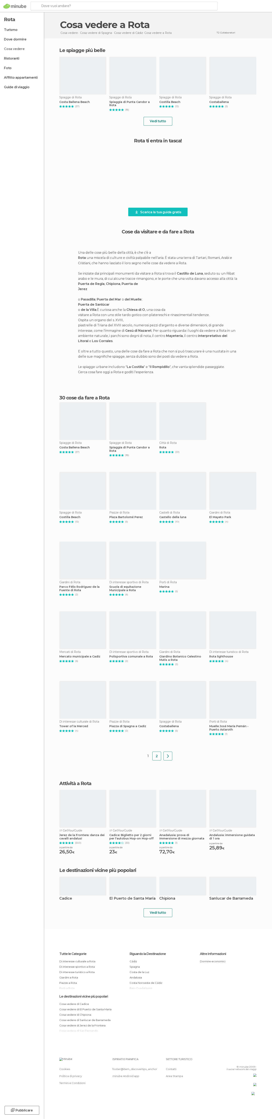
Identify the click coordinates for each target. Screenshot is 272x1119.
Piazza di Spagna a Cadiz (127, 726)
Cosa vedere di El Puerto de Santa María (85, 1009)
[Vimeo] (247, 1061)
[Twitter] (240, 1061)
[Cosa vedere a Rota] (167, 756)
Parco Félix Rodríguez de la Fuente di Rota (79, 588)
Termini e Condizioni (72, 1083)
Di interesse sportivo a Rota (77, 966)
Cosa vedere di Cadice (74, 1004)
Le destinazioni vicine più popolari (97, 870)
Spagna (135, 966)
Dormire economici (212, 961)
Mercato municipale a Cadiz (79, 656)
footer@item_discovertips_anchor (135, 1069)
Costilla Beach (169, 102)
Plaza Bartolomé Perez (126, 517)
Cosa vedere (14, 49)
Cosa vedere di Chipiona (75, 1014)
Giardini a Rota (68, 977)
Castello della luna (172, 517)
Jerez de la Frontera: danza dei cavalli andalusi (82, 836)
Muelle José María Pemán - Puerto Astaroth (229, 728)
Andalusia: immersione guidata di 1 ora (232, 836)
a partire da (65, 847)
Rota (162, 447)
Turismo (11, 30)
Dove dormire (15, 39)
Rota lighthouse (221, 656)
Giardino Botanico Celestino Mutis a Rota (180, 658)
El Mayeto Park (220, 517)
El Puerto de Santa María (132, 899)
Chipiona (167, 899)
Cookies (64, 1069)
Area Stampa (174, 1076)
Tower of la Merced (73, 726)
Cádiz (133, 961)
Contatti (171, 1069)
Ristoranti (11, 58)
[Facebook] (234, 1061)
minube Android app (126, 1076)
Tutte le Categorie (72, 954)
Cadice (65, 899)
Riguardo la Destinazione (148, 954)
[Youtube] (253, 1061)
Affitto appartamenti (21, 77)
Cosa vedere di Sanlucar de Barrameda (85, 1020)
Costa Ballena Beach (74, 102)
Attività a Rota (75, 783)
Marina (164, 587)
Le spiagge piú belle (82, 50)
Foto (8, 68)
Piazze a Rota (68, 982)
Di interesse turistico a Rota (77, 972)
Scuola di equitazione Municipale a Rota (125, 588)
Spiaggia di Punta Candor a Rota (129, 103)
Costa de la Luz (139, 972)
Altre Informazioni (213, 954)
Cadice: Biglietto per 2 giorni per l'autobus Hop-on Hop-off (131, 836)
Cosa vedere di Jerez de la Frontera (82, 1025)
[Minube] (14, 6)
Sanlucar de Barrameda (231, 899)
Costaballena (219, 102)
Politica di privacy (70, 1076)
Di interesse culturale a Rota (77, 961)
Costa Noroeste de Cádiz (146, 982)
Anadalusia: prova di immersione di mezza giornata (181, 836)
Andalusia (136, 977)
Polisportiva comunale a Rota (131, 656)
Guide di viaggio (16, 87)
